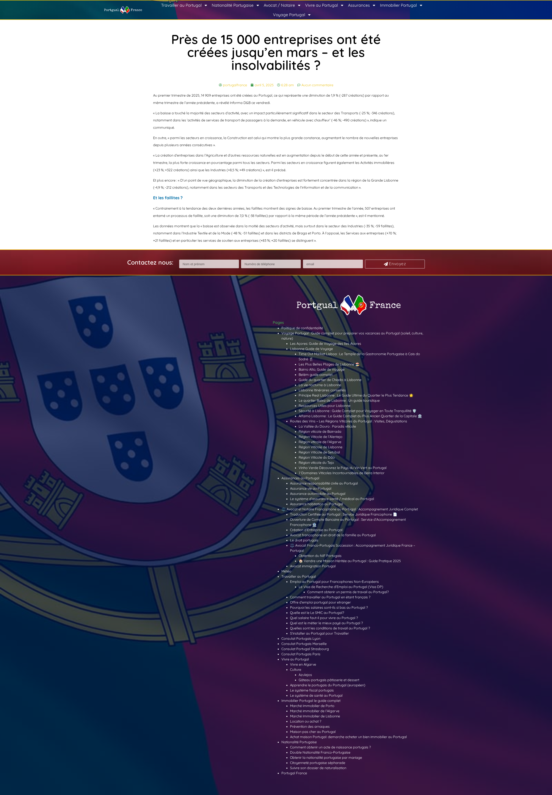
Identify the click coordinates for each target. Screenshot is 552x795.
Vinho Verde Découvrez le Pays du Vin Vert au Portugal (343, 468)
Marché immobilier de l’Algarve (314, 711)
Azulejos (305, 675)
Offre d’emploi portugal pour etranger (320, 602)
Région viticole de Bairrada (320, 431)
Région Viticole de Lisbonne (320, 447)
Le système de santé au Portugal (316, 695)
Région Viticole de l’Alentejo (320, 436)
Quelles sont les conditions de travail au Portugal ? (330, 628)
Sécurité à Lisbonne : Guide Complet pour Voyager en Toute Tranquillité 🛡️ (358, 411)
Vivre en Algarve (303, 664)
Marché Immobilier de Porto (312, 706)
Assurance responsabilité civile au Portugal (324, 483)
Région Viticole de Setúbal (319, 452)
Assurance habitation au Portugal (316, 504)
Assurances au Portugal (300, 478)
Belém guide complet (315, 374)
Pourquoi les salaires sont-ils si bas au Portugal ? (329, 607)
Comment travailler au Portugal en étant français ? (330, 597)
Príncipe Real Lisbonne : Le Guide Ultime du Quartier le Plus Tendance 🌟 (356, 395)
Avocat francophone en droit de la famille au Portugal (333, 535)
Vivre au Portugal (321, 5)
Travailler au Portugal (181, 5)
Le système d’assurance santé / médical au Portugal (332, 499)
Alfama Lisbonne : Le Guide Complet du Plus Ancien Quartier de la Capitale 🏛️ (360, 416)
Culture (295, 669)
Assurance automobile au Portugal (317, 493)
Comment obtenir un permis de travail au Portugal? (348, 592)
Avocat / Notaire (279, 5)
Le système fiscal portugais (312, 690)
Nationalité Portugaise (233, 5)
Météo (286, 571)
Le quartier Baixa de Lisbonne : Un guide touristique (339, 400)
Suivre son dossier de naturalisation (318, 768)
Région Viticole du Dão (317, 457)
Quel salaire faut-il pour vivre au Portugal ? (324, 618)
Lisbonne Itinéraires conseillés (322, 390)
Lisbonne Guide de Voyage (311, 349)
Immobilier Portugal (398, 5)
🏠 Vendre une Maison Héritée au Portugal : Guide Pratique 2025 (350, 561)
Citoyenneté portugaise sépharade (317, 763)
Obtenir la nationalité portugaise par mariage (326, 757)
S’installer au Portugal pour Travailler (319, 633)
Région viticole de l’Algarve (320, 442)
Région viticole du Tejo (316, 462)
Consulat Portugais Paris (300, 654)
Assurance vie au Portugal (310, 488)
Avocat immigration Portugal (313, 566)
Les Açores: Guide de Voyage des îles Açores (325, 343)
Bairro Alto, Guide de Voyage (322, 369)
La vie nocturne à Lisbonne (320, 385)
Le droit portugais (304, 540)
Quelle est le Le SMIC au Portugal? (317, 612)
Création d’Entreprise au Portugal (316, 530)
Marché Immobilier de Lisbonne (315, 716)
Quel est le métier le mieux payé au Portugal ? (326, 623)
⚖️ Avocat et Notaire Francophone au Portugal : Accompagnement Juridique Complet (349, 509)
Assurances (359, 5)
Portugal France (294, 773)
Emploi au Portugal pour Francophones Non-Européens (334, 581)
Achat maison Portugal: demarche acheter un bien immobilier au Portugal (348, 737)
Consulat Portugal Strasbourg (305, 649)
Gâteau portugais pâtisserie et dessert (329, 680)
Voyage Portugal (289, 14)
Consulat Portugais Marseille (304, 643)
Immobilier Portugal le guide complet (310, 700)
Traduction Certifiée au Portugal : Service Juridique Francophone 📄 (343, 514)
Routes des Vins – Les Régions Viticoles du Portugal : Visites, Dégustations (348, 421)
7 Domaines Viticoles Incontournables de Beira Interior (341, 473)
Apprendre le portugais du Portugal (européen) (327, 685)
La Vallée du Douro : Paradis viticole (327, 426)
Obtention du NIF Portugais (320, 556)
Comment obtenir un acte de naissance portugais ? (330, 747)
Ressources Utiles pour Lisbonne (324, 405)
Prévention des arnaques (310, 726)
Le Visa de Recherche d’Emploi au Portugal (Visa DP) (341, 587)
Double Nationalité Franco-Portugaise (320, 752)
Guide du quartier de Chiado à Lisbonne (330, 380)
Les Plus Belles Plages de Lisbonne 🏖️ (329, 364)
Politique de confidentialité (302, 328)
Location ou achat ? (305, 721)
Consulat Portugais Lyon (300, 638)
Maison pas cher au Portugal (313, 731)
